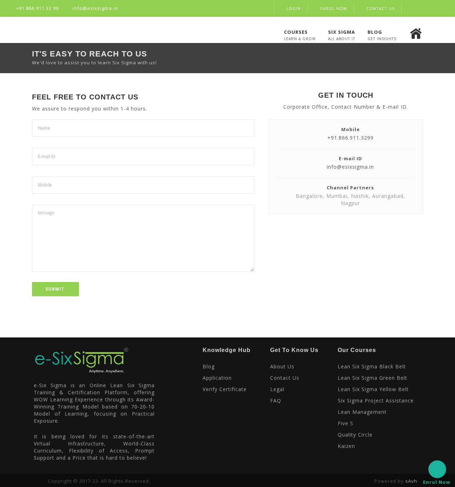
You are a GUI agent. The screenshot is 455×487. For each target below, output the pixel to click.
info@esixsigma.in (94, 8)
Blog (375, 32)
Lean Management (362, 411)
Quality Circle (355, 434)
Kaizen (346, 446)
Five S (345, 423)
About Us (282, 366)
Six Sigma (341, 32)
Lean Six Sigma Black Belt (372, 366)
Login (294, 8)
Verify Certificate (225, 389)
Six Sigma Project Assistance (376, 400)
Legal (277, 389)
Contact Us (380, 8)
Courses (296, 32)
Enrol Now (333, 8)
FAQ (275, 400)
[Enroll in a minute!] (437, 469)
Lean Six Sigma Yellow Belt (373, 389)
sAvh (411, 481)
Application (217, 377)
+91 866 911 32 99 (37, 8)
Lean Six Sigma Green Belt (372, 377)
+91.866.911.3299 (350, 137)
